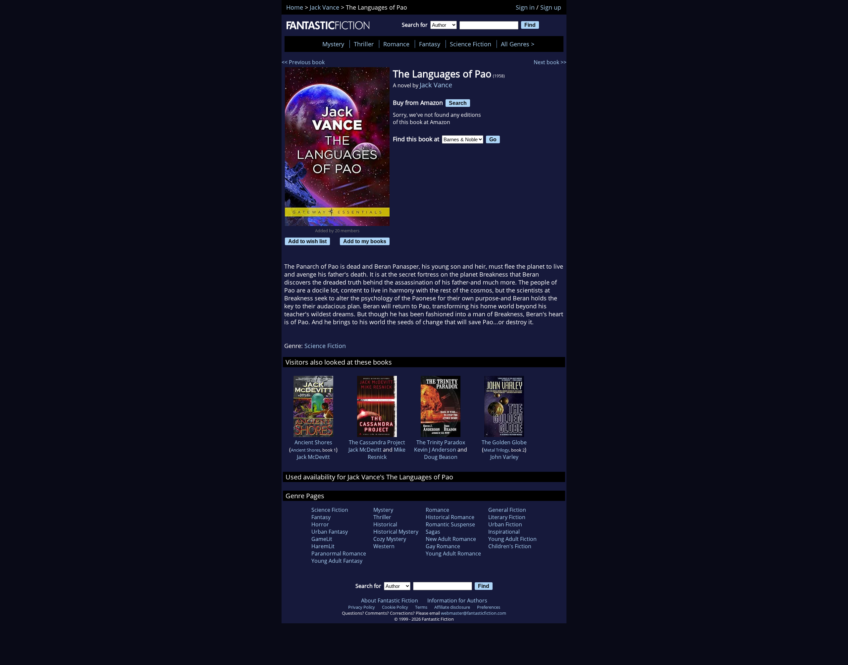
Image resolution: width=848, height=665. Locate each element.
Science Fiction (470, 44)
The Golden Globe (504, 442)
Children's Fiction (509, 546)
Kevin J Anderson (435, 449)
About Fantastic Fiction (389, 600)
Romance (396, 44)
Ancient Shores (313, 442)
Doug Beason (440, 457)
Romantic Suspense (450, 524)
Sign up (550, 7)
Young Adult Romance (453, 553)
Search (458, 103)
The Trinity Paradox (440, 442)
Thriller (364, 44)
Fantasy (429, 44)
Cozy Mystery (389, 539)
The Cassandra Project (377, 442)
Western (384, 546)
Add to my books (364, 241)
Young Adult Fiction (512, 539)
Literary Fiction (506, 517)
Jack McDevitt (313, 457)
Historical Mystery (395, 531)
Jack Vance (436, 84)
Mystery (333, 44)
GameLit (321, 539)
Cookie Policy (395, 607)
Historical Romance (450, 517)
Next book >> (550, 62)
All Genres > (519, 44)
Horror (320, 524)
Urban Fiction (505, 524)
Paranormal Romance (338, 553)
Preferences (488, 607)
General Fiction (507, 509)
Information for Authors (457, 600)
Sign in (525, 7)
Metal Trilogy (496, 450)
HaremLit (323, 546)
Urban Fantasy (329, 531)
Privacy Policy (361, 607)
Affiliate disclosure (452, 607)
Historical (385, 524)
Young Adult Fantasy (336, 560)
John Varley (504, 457)
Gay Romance (443, 546)
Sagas (433, 531)
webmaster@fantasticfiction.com (473, 613)
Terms (421, 607)
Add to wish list (307, 241)
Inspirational (504, 531)
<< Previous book (303, 62)
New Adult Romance (451, 539)
